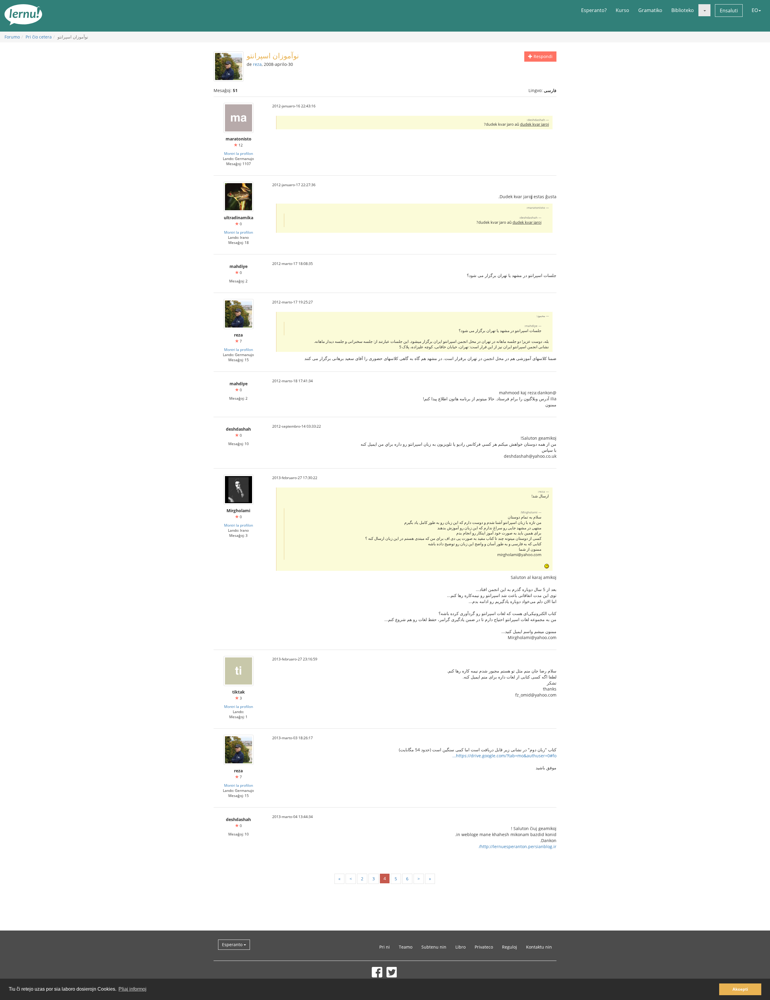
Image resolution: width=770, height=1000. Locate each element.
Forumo (12, 37)
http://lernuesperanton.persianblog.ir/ (517, 846)
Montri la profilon (238, 153)
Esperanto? (594, 10)
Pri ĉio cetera (39, 37)
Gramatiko (650, 10)
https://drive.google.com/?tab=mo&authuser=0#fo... (504, 755)
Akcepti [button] (740, 989)
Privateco (484, 947)
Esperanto (233, 944)
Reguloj (509, 947)
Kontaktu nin (539, 947)
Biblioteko (682, 10)
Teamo (405, 947)
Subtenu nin (433, 947)
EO (755, 10)
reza (257, 64)
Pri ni (384, 947)
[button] (704, 10)
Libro (460, 947)
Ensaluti (729, 10)
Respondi (542, 56)
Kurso (622, 10)
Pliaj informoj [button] (132, 989)
